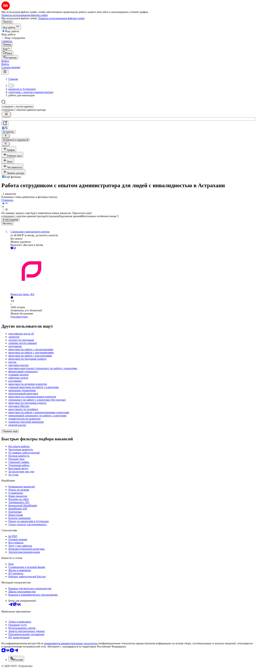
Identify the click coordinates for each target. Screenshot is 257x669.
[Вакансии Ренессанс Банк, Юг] (132, 271)
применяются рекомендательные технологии (71, 643)
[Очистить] (6, 114)
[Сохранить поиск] (4, 124)
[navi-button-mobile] (4, 72)
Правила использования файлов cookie (61, 18)
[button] (5, 60)
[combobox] (17, 106)
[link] (7, 53)
